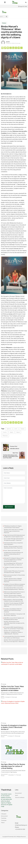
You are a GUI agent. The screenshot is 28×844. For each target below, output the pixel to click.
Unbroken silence (14, 448)
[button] (5, 2)
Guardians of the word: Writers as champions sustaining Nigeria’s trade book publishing (14, 585)
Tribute (2, 822)
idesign (4, 684)
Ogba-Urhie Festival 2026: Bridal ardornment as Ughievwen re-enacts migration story (14, 536)
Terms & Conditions (19, 797)
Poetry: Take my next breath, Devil (12, 550)
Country (5, 432)
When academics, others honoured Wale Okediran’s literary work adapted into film (13, 600)
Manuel (18, 432)
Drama (2, 696)
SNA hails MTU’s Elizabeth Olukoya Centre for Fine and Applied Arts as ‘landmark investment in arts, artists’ (14, 560)
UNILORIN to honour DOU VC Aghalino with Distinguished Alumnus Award (14, 618)
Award (16, 795)
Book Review (4, 735)
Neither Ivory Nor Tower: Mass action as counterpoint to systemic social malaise (12, 688)
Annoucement (4, 774)
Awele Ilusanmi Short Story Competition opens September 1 (13, 543)
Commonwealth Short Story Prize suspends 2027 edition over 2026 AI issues (14, 637)
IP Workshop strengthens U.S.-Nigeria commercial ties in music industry (12, 526)
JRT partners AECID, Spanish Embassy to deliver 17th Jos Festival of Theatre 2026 (13, 628)
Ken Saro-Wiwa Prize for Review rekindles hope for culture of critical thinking (13, 766)
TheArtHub (3, 818)
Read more (6, 532)
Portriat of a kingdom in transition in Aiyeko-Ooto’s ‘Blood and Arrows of (13, 727)
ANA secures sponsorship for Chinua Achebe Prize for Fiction (14, 575)
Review (4, 23)
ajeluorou (9, 428)
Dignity (11, 432)
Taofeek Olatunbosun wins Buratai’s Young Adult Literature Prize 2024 (10, 456)
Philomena (5, 435)
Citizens (22, 428)
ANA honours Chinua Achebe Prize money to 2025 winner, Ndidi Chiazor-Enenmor (14, 592)
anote (15, 428)
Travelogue (3, 820)
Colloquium (3, 814)
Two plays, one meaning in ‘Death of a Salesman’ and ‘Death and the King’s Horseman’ (13, 610)
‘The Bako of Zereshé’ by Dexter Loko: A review (13, 568)
